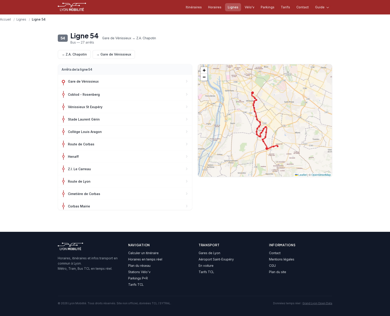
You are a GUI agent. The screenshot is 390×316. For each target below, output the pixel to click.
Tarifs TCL (136, 284)
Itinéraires (194, 7)
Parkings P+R (138, 278)
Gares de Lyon (209, 253)
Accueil (5, 19)
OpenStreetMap (321, 175)
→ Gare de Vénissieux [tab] (113, 54)
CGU (272, 265)
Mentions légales (281, 259)
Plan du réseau (139, 265)
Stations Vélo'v (139, 272)
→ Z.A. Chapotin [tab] (74, 54)
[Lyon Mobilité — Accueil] (72, 7)
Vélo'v (249, 7)
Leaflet (302, 175)
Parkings (267, 7)
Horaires (214, 7)
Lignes (233, 7)
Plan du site (277, 272)
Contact (302, 7)
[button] (204, 70)
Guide (320, 7)
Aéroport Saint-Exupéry (216, 259)
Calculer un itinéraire (143, 253)
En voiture (206, 265)
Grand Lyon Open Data (317, 303)
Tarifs (285, 7)
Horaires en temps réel (145, 259)
